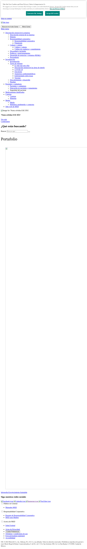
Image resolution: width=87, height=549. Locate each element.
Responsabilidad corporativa (24, 41)
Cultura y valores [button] (16, 45)
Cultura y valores (20, 47)
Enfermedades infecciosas (23, 76)
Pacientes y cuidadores (18, 86)
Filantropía (18, 43)
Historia (13, 37)
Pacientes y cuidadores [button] (13, 84)
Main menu (5, 29)
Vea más (4, 119)
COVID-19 (18, 70)
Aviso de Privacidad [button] (12, 529)
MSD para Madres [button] (12, 517)
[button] (7, 501)
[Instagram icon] (32, 501)
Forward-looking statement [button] (15, 536)
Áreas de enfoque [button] (16, 63)
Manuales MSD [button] (11, 507)
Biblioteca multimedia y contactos (22, 105)
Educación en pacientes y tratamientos (23, 88)
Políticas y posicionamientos (20, 53)
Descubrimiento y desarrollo (20, 80)
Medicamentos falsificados (14, 92)
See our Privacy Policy (57, 9)
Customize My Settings (34, 13)
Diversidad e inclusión (18, 51)
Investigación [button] (10, 59)
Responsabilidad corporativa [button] (20, 39)
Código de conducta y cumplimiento (27, 49)
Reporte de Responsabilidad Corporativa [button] (19, 515)
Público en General (10, 504)
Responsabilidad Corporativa (14, 512)
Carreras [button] (8, 94)
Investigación (14, 61)
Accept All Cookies (52, 13)
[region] (43, 9)
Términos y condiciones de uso (16, 534)
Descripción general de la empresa (22, 35)
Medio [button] (7, 100)
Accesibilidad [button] (10, 538)
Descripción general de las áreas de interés (29, 68)
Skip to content (6, 18)
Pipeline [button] (13, 82)
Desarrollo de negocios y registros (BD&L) (25, 55)
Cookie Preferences (12, 531)
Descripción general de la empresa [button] (17, 33)
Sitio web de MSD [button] (12, 107)
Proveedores (14, 57)
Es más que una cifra (21, 66)
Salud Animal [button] (10, 525)
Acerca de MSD (9, 522)
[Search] (29, 131)
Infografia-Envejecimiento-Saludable (14, 492)
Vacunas (17, 78)
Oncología (18, 72)
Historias (13, 98)
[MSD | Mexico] (5, 22)
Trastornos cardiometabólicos (24, 74)
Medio (12, 102)
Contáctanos (5, 121)
